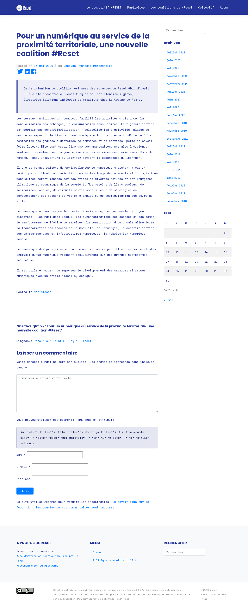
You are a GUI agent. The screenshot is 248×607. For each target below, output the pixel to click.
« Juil (168, 300)
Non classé (42, 292)
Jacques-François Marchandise (88, 66)
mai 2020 (173, 107)
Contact (98, 552)
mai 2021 (173, 68)
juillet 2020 (176, 92)
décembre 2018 (177, 201)
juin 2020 (174, 99)
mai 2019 (173, 162)
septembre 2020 (177, 84)
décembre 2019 (177, 123)
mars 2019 (174, 178)
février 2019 (176, 185)
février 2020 (176, 115)
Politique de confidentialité (114, 560)
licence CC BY (134, 590)
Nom (20, 454)
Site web (23, 479)
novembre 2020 (177, 76)
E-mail (23, 466)
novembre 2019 (177, 131)
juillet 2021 (176, 52)
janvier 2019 (176, 193)
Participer (136, 7)
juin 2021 (174, 60)
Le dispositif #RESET (103, 7)
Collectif (206, 7)
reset (213, 590)
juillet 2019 (176, 146)
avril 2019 (174, 170)
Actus (224, 7)
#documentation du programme (37, 566)
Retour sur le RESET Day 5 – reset (62, 341)
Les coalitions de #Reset (171, 7)
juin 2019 (174, 154)
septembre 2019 (177, 139)
